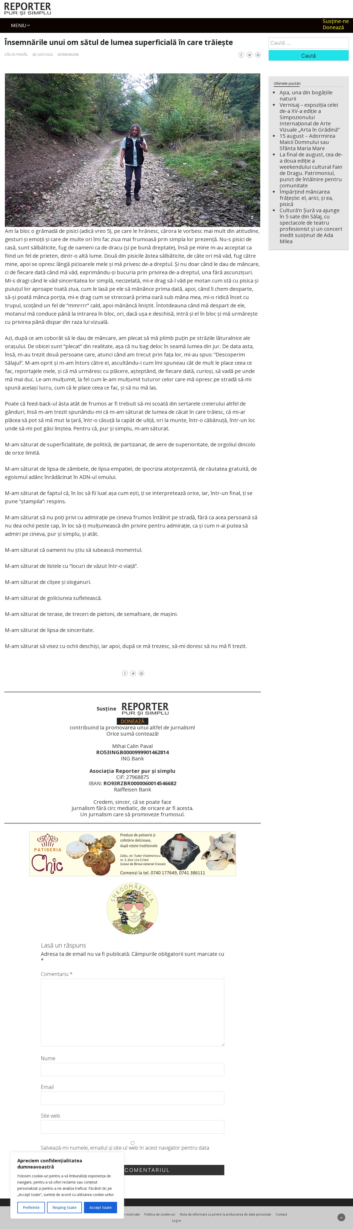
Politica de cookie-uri (159, 1214)
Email (47, 1087)
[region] (67, 1185)
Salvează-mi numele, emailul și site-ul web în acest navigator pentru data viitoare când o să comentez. (125, 1151)
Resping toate (64, 1207)
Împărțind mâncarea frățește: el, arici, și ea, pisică (306, 198)
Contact (281, 1214)
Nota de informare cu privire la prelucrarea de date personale (225, 1214)
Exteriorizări (68, 54)
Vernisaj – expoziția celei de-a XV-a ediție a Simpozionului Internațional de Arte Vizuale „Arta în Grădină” (310, 117)
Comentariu (57, 974)
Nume (48, 1058)
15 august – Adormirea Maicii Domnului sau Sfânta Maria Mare (307, 142)
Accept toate (100, 1207)
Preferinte (31, 1207)
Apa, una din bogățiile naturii (306, 95)
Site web (50, 1116)
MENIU (18, 25)
